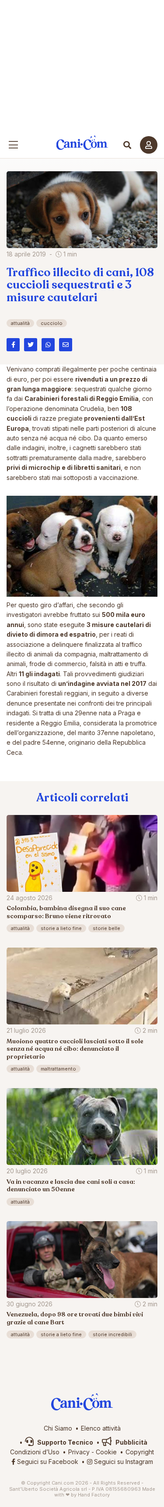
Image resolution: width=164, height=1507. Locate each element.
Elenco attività (101, 1428)
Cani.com (82, 143)
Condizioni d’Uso (34, 1452)
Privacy (79, 1452)
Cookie (106, 1452)
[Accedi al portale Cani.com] (148, 145)
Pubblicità (130, 1442)
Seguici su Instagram (122, 1461)
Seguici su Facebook (46, 1461)
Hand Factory (94, 1495)
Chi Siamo (58, 1428)
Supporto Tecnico (64, 1442)
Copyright (140, 1452)
